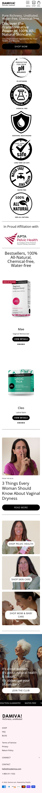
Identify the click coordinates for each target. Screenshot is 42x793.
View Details (21, 339)
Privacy (5, 746)
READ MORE (21, 507)
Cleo (21, 407)
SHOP (4, 728)
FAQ (4, 731)
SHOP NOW (21, 46)
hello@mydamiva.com (11, 769)
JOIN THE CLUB (20, 690)
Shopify (27, 782)
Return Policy (7, 750)
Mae (21, 329)
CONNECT (6, 757)
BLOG (4, 735)
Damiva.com (12, 782)
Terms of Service (9, 742)
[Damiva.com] (8, 4)
